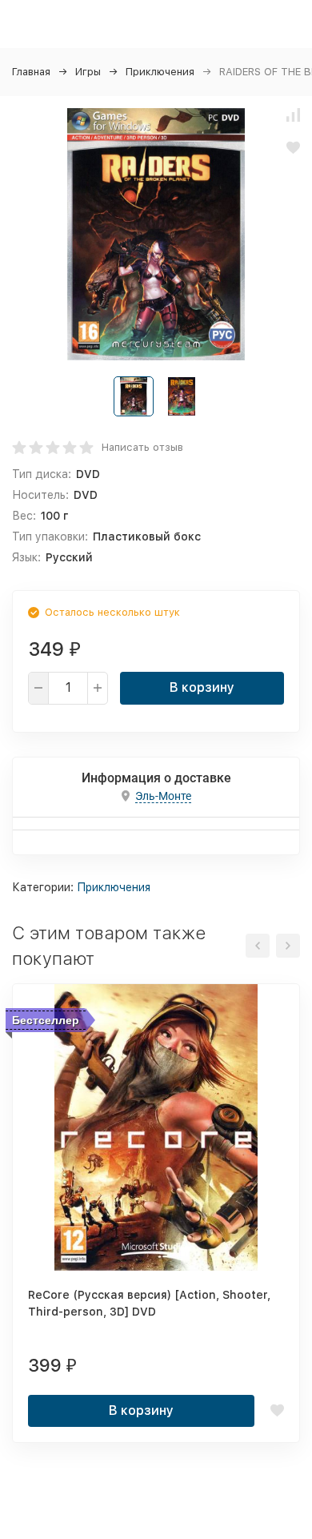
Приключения (160, 72)
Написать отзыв (142, 447)
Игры (88, 72)
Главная (31, 72)
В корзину (202, 687)
